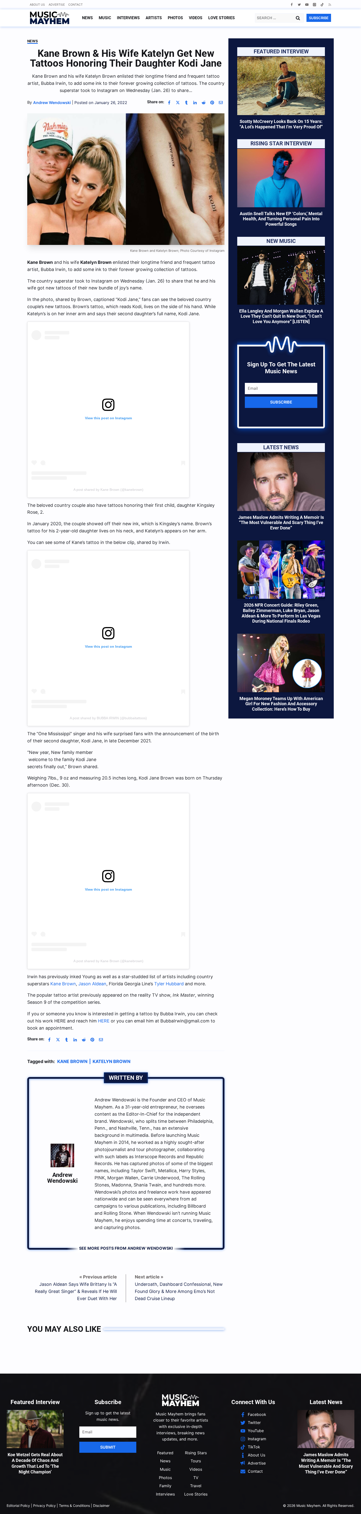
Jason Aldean (92, 1378)
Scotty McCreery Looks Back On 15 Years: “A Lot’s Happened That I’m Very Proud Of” (281, 124)
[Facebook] (291, 4)
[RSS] (329, 4)
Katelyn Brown (111, 1456)
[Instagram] (314, 4)
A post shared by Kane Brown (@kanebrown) (108, 490)
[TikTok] (322, 4)
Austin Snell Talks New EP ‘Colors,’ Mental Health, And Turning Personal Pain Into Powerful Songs (281, 219)
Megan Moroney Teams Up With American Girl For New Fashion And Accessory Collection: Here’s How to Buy (281, 704)
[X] (177, 102)
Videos (195, 17)
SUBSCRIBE (319, 18)
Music (105, 17)
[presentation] (281, 86)
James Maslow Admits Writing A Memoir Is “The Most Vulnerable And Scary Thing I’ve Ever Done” (281, 522)
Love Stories (221, 17)
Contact (75, 4)
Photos (175, 17)
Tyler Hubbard (169, 1378)
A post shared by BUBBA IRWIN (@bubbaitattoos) (108, 718)
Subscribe (281, 402)
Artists (154, 17)
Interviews (128, 17)
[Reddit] (203, 102)
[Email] (220, 102)
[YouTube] (307, 4)
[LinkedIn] (195, 102)
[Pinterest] (212, 102)
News (87, 17)
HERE (104, 1415)
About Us (37, 4)
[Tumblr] (186, 102)
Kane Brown (63, 1378)
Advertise (57, 4)
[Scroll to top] (349, 1504)
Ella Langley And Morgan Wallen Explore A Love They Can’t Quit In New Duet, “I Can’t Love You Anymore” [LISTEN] (281, 316)
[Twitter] (299, 4)
